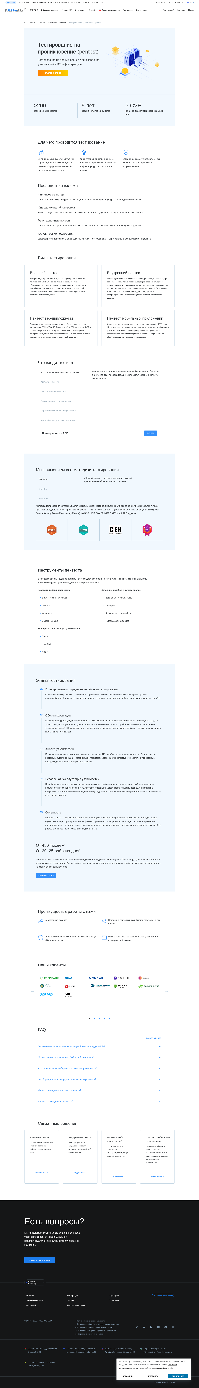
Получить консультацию (39, 1260)
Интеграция (80, 10)
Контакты (181, 10)
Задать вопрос (53, 73)
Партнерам (128, 10)
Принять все (178, 1376)
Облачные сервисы (49, 10)
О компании (141, 10)
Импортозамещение (111, 10)
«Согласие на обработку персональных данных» (97, 1324)
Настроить (153, 1376)
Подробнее (40, 1173)
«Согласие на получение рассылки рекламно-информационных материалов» (95, 1332)
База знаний (168, 10)
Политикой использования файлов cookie (156, 1368)
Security (92, 10)
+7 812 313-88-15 (176, 3)
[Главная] (24, 22)
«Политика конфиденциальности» (90, 1321)
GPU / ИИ (34, 10)
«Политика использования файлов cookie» (94, 1327)
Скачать (150, 433)
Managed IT (66, 10)
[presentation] (32, 991)
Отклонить (128, 1376)
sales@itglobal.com (158, 3)
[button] (14, 10)
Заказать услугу (46, 875)
